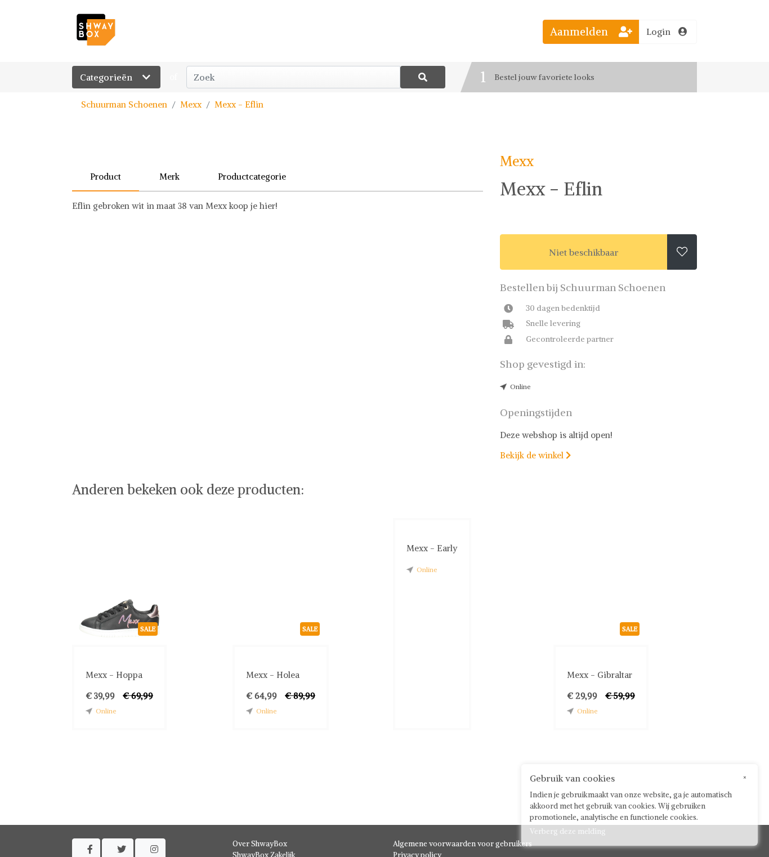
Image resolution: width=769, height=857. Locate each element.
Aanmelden (580, 31)
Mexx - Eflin (238, 104)
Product (105, 176)
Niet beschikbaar (584, 252)
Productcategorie (252, 176)
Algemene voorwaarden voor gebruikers (462, 844)
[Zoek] (422, 77)
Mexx (191, 104)
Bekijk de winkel (535, 455)
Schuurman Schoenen (124, 104)
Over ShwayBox (260, 844)
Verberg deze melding (568, 831)
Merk (169, 176)
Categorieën (107, 77)
